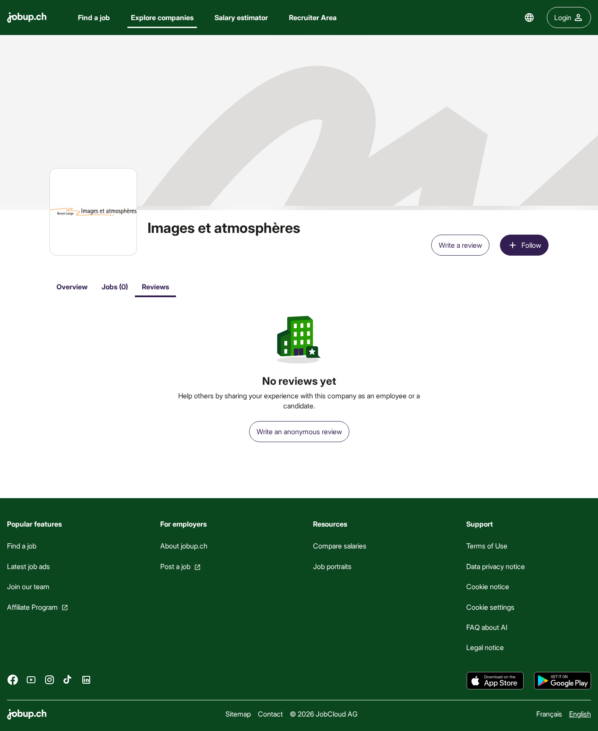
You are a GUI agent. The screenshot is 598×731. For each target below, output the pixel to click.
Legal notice (485, 647)
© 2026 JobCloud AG (324, 714)
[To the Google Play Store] (562, 680)
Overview (72, 286)
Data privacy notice (495, 566)
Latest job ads (28, 566)
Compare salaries (339, 545)
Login (562, 17)
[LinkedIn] (86, 679)
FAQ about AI (486, 627)
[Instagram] (49, 679)
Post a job (175, 566)
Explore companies (162, 17)
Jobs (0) (115, 286)
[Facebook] (12, 679)
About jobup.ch (184, 545)
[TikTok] (68, 679)
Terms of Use (486, 545)
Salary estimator (241, 17)
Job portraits (332, 566)
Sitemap (238, 714)
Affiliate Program (32, 607)
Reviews (155, 286)
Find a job (94, 17)
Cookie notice (487, 586)
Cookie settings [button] (490, 607)
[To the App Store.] (495, 680)
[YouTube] (31, 679)
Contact (270, 714)
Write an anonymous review (299, 431)
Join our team (28, 586)
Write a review (460, 245)
